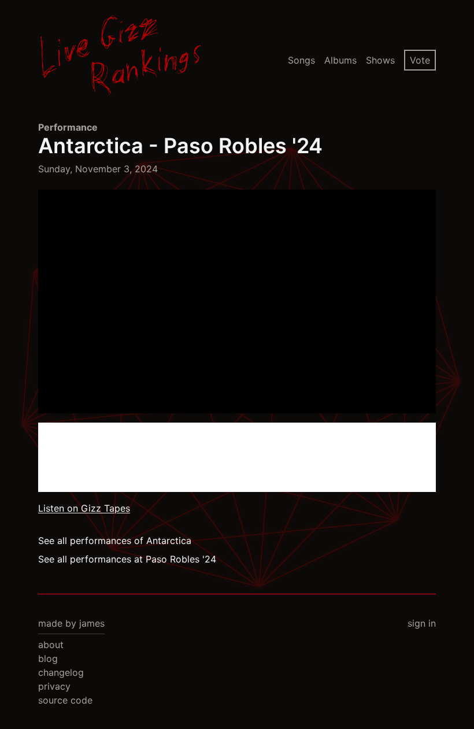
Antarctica (90, 145)
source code (65, 700)
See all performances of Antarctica (114, 540)
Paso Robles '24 (243, 145)
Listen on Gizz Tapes (84, 508)
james (92, 623)
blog (48, 658)
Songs (301, 60)
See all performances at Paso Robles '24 (127, 559)
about (51, 644)
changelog (61, 672)
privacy (54, 686)
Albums (340, 60)
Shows (380, 60)
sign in (422, 623)
